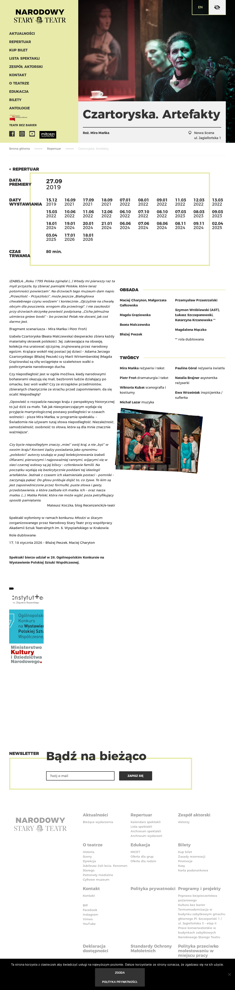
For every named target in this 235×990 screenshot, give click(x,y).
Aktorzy (184, 822)
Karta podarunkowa (193, 870)
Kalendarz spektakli (146, 822)
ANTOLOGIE (19, 108)
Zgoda (120, 972)
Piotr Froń (128, 378)
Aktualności (22, 33)
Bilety (15, 100)
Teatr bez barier (23, 125)
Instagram (22, 134)
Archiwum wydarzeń (146, 836)
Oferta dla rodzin (143, 861)
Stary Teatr (40, 15)
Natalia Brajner (187, 378)
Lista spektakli (24, 58)
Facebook (12, 134)
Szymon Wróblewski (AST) (197, 310)
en (200, 7)
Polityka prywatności (153, 888)
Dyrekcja (89, 861)
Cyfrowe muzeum (96, 879)
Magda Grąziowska (135, 315)
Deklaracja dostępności (95, 948)
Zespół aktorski (26, 66)
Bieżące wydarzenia (98, 822)
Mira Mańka (99, 133)
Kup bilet (18, 50)
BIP (85, 905)
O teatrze (19, 83)
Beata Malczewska (135, 325)
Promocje (185, 861)
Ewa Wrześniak (187, 392)
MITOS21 (42, 134)
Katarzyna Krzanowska (193, 320)
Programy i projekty (199, 888)
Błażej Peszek (131, 334)
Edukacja (19, 91)
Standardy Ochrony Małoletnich (151, 948)
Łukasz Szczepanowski (194, 315)
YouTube (32, 134)
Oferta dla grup (142, 856)
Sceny (87, 856)
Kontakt (17, 75)
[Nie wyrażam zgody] (229, 974)
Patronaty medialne (98, 875)
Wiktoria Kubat (132, 387)
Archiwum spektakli (146, 831)
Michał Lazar (130, 402)
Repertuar (20, 42)
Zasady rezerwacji (191, 856)
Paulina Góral (186, 368)
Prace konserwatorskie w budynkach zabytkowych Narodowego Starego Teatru (199, 932)
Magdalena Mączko (191, 330)
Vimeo (88, 919)
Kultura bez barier (191, 905)
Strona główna (19, 148)
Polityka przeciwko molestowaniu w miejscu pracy (198, 951)
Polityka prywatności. (119, 982)
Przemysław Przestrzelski (196, 300)
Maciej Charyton (133, 300)
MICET (135, 852)
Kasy (181, 866)
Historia (88, 852)
